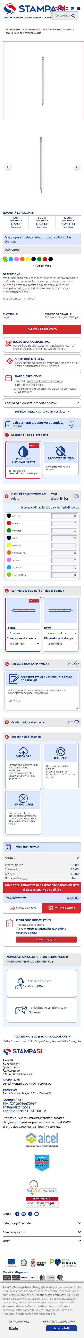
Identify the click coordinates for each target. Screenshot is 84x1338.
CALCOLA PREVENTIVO (42, 329)
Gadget (17, 29)
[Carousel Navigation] (42, 166)
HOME (9, 29)
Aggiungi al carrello (64, 907)
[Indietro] (7, 166)
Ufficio (29, 1041)
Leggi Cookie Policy (19, 1321)
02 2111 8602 (25, 392)
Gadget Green (42, 1041)
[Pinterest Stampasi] (23, 1213)
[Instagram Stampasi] (30, 1213)
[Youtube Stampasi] (36, 1213)
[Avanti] (76, 166)
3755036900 (13, 1070)
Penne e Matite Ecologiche (66, 1041)
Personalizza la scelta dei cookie (58, 1321)
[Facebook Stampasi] (17, 1213)
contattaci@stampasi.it (19, 1074)
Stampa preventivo (26, 907)
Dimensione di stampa (21, 638)
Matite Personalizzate (35, 29)
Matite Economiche (14, 1041)
